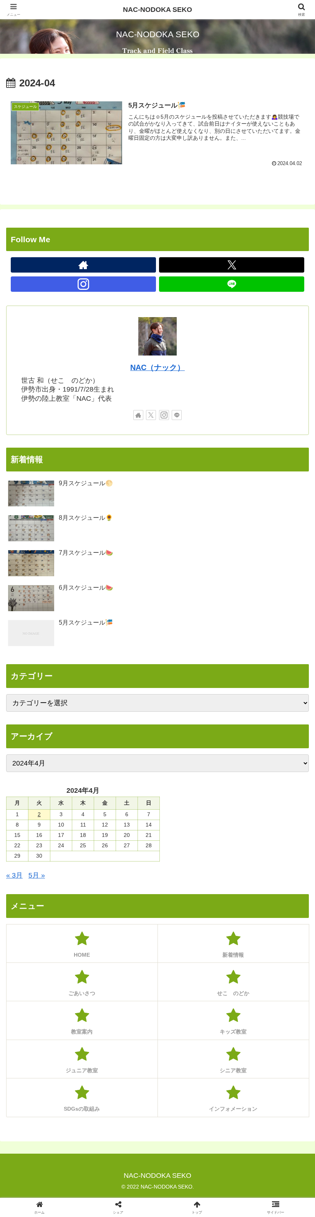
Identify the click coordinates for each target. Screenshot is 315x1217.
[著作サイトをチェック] (83, 265)
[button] (291, 1054)
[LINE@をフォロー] (231, 284)
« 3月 (14, 875)
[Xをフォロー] (231, 265)
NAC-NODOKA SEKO (157, 9)
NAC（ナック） (157, 367)
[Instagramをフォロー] (83, 284)
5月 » (36, 875)
